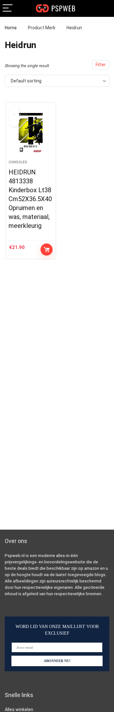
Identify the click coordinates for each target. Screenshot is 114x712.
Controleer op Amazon (47, 249)
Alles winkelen (19, 709)
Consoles (18, 162)
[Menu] (7, 8)
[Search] (104, 8)
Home (11, 27)
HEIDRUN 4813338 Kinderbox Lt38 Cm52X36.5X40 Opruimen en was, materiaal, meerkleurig (30, 198)
